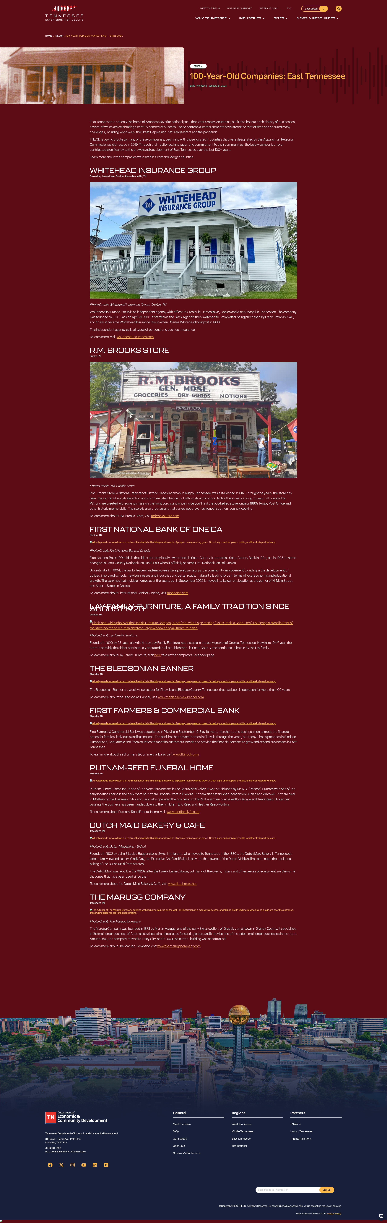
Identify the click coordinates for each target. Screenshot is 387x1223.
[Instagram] (72, 1165)
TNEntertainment (300, 1138)
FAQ (289, 8)
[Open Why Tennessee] (229, 18)
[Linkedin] (95, 1165)
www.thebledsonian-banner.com (181, 697)
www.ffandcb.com (186, 754)
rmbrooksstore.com (165, 516)
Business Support (239, 8)
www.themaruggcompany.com (179, 946)
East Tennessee (241, 1138)
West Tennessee (242, 1124)
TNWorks (295, 1124)
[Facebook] (50, 1165)
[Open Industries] (263, 18)
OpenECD (179, 1146)
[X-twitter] (61, 1165)
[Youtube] (84, 1165)
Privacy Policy (334, 1213)
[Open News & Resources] (337, 18)
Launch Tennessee (301, 1131)
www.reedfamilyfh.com (183, 812)
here (157, 655)
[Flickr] (106, 1165)
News (59, 35)
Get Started (180, 1138)
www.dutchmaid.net (182, 884)
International (269, 8)
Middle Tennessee (242, 1131)
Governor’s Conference (186, 1153)
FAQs (176, 1131)
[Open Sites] (286, 18)
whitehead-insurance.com (135, 337)
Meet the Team (210, 8)
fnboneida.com (177, 593)
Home (49, 35)
